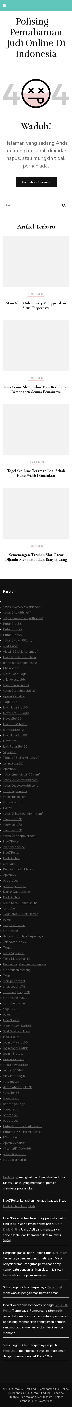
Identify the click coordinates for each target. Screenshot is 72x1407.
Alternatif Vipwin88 (17, 1148)
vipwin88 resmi (13, 1059)
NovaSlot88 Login (16, 713)
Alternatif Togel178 (17, 1087)
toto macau (11, 1081)
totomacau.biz (13, 802)
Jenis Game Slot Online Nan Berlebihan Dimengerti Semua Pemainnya (36, 389)
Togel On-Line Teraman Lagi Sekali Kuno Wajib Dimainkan (36, 473)
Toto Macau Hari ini (16, 959)
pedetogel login (14, 886)
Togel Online (36, 462)
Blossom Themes (52, 1397)
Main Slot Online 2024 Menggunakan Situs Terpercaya (36, 305)
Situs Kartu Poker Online (20, 903)
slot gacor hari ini (14, 1160)
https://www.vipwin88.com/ (22, 607)
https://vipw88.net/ (17, 612)
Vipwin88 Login (14, 1076)
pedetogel (10, 880)
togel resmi (11, 1098)
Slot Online (36, 294)
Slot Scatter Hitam (16, 1031)
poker (7, 919)
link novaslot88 (14, 679)
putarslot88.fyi (13, 730)
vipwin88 (9, 769)
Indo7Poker (11, 841)
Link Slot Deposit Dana (19, 657)
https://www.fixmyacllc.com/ (23, 618)
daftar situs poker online (20, 663)
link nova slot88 (14, 942)
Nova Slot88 (12, 718)
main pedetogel (14, 981)
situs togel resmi (15, 791)
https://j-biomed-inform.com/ (23, 813)
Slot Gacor (10, 646)
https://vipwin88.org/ (17, 640)
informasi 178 (12, 819)
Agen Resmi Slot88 (17, 1026)
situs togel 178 (14, 986)
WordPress (45, 1401)
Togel (7, 947)
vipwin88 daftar (14, 696)
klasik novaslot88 (15, 1065)
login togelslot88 (15, 1048)
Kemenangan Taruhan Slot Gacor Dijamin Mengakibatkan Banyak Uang (36, 557)
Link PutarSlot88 (15, 724)
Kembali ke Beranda (36, 182)
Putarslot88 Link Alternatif (22, 1126)
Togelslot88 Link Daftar (20, 914)
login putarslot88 (15, 1042)
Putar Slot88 (12, 624)
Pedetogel (10, 1177)
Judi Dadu (9, 864)
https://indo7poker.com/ (20, 836)
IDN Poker (10, 1137)
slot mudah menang (17, 970)
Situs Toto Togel (15, 674)
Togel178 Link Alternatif (21, 758)
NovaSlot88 (12, 741)
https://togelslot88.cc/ (19, 691)
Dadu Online (11, 858)
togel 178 (10, 1009)
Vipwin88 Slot (13, 1070)
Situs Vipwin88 (13, 953)
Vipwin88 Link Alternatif (20, 651)
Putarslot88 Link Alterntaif (22, 1132)
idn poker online (14, 847)
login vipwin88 (13, 763)
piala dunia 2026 (14, 1154)
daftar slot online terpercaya (23, 936)
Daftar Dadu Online (16, 892)
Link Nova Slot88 (15, 707)
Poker (7, 808)
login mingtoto (13, 1053)
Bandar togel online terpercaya (24, 964)
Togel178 (10, 702)
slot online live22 (15, 998)
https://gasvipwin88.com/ (20, 785)
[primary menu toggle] (5, 5)
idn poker (9, 908)
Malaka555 (11, 668)
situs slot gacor (14, 797)
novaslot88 (11, 1093)
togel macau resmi (16, 685)
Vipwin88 (9, 752)
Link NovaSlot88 (15, 735)
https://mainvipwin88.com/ (21, 774)
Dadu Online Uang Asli (19, 1206)
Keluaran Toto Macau (18, 869)
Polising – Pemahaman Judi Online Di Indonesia (36, 37)
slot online (10, 931)
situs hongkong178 (16, 992)
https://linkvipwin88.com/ (20, 780)
